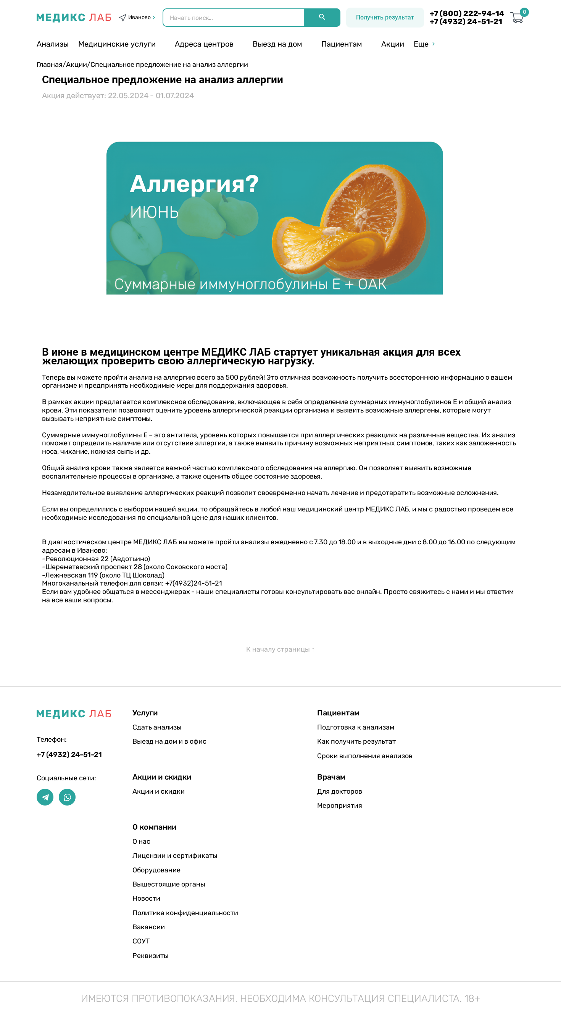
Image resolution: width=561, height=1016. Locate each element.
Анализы (53, 44)
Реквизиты (150, 955)
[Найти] (322, 17)
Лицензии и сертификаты (175, 855)
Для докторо (339, 791)
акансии (148, 927)
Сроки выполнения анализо (365, 756)
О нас (141, 841)
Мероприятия (339, 805)
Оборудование (156, 870)
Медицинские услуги (117, 44)
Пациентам (341, 44)
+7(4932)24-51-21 (193, 583)
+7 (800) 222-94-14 (467, 14)
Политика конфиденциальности (185, 913)
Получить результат (385, 17)
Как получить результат (356, 741)
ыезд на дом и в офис (169, 741)
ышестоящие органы (168, 884)
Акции (392, 44)
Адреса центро (204, 44)
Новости (146, 898)
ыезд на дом (277, 44)
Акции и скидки (158, 791)
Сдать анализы (157, 727)
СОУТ (141, 941)
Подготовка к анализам (355, 727)
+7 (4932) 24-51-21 (466, 22)
